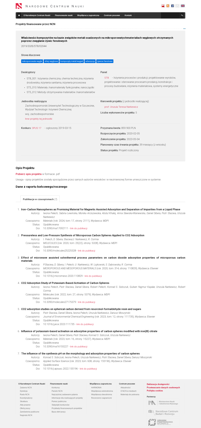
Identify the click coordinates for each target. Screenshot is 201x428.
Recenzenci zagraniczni (101, 398)
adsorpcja (90, 61)
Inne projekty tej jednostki (39, 118)
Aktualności (125, 388)
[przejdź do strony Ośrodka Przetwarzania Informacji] (164, 422)
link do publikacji (78, 228)
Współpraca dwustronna (101, 394)
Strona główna (19, 15)
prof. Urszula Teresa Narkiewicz (121, 106)
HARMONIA (96, 388)
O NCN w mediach (128, 391)
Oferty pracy (25, 408)
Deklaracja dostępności (158, 384)
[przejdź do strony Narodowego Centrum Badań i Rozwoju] (164, 413)
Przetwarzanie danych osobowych (163, 387)
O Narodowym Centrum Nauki (37, 15)
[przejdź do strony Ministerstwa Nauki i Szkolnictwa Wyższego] (164, 403)
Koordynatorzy (26, 398)
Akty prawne (25, 405)
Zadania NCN (26, 388)
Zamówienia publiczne (29, 412)
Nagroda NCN (26, 415)
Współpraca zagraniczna (88, 15)
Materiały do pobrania (130, 394)
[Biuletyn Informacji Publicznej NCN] (163, 6)
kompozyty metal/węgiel (71, 61)
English (182, 6)
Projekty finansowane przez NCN (35, 24)
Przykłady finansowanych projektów (67, 408)
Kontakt (128, 15)
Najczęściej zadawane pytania (65, 394)
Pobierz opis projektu (29, 174)
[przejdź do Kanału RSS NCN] (168, 6)
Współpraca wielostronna (102, 391)
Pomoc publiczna (59, 401)
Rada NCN (24, 394)
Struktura (24, 401)
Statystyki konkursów (60, 405)
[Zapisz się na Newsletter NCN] (177, 6)
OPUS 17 (37, 128)
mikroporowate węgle (32, 61)
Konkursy (56, 388)
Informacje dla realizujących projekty (67, 398)
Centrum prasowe (112, 15)
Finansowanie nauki (64, 15)
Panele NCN (57, 391)
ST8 (106, 77)
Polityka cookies (155, 390)
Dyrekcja (23, 391)
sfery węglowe (51, 61)
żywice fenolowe (104, 61)
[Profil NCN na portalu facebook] (172, 6)
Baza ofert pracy (58, 412)
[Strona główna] (50, 6)
